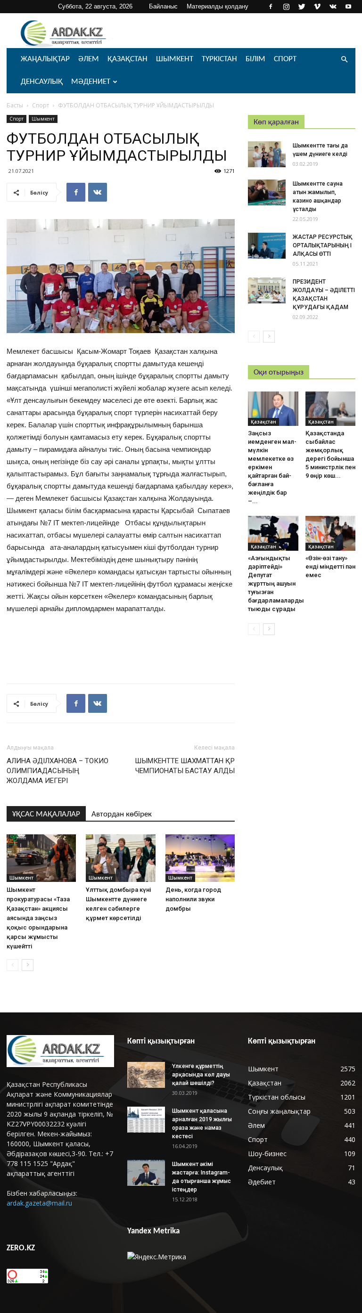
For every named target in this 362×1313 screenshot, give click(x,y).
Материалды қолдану (217, 6)
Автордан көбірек (121, 814)
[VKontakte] (333, 6)
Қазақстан (127, 59)
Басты (15, 105)
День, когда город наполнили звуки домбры (193, 899)
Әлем (88, 59)
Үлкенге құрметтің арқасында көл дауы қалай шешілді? (201, 1074)
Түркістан (219, 59)
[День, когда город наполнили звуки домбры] (200, 858)
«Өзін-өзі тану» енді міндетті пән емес (330, 567)
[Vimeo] (317, 6)
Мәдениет (90, 82)
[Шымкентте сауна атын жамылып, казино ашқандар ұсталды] (267, 192)
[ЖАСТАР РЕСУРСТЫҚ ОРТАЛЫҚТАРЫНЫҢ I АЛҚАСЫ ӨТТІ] (267, 246)
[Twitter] (302, 6)
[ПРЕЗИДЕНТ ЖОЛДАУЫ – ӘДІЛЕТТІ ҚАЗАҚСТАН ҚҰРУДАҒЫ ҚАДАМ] (267, 290)
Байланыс (163, 6)
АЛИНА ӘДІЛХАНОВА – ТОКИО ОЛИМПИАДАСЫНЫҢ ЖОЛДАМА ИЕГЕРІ (57, 771)
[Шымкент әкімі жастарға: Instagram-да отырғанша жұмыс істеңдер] (146, 1173)
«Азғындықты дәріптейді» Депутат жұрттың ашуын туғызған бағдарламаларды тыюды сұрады (276, 583)
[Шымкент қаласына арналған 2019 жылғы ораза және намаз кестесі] (146, 1120)
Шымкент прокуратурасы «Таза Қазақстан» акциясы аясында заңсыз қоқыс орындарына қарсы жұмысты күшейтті (38, 918)
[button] (344, 59)
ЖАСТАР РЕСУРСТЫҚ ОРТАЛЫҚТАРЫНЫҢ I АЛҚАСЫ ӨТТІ (323, 245)
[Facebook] (270, 6)
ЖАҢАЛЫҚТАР (45, 59)
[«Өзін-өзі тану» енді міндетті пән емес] (330, 533)
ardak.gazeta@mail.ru (39, 1203)
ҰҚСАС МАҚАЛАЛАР (46, 814)
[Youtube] (348, 6)
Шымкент (174, 59)
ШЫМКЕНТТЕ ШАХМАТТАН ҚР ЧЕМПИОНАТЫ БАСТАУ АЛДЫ (185, 766)
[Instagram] (286, 6)
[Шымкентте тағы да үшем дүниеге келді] (267, 154)
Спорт (285, 59)
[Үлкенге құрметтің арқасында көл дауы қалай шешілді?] (146, 1075)
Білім (255, 59)
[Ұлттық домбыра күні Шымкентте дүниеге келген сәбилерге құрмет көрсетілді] (120, 858)
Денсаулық (42, 82)
